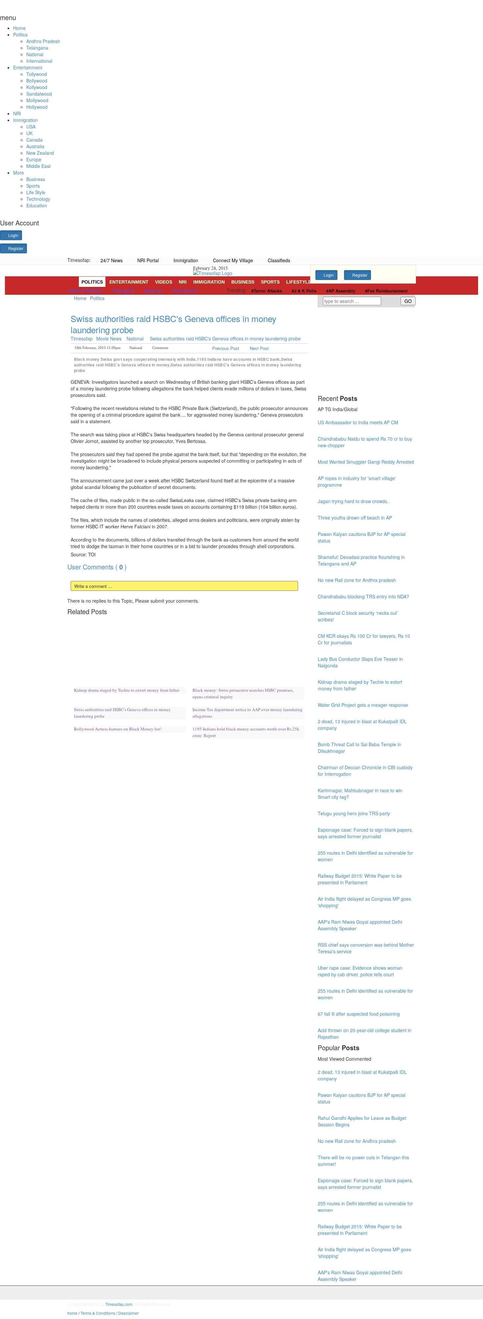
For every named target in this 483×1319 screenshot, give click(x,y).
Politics (20, 34)
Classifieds (278, 260)
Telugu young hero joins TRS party (354, 813)
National (34, 54)
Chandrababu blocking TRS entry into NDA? (363, 596)
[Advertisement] (187, 305)
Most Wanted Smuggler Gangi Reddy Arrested (366, 461)
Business (35, 179)
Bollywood (36, 80)
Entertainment (27, 67)
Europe (33, 159)
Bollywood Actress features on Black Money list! (117, 729)
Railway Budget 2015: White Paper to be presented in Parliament (360, 879)
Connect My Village (232, 260)
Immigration (25, 120)
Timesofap (82, 338)
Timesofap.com (118, 1304)
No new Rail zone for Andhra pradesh (357, 580)
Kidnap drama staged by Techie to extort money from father (126, 690)
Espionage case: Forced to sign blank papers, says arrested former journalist (365, 833)
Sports (33, 185)
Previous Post (226, 348)
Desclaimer (128, 1313)
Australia (35, 146)
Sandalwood (39, 93)
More (18, 172)
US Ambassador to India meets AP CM (358, 422)
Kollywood (36, 87)
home (72, 1313)
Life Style (35, 192)
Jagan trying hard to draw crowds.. (354, 501)
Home (19, 28)
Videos (163, 282)
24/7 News (111, 260)
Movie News (109, 338)
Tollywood (36, 74)
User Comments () (97, 566)
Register (15, 248)
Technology (38, 199)
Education (36, 205)
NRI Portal (147, 260)
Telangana (37, 47)
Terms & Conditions (97, 1313)
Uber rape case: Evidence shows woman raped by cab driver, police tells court (360, 971)
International (39, 61)
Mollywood (37, 100)
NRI (17, 113)
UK (29, 133)
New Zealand (40, 153)
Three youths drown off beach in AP (355, 517)
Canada (34, 139)
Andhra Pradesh (43, 41)
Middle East (38, 166)
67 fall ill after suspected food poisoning (359, 1013)
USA (30, 126)
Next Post (258, 348)
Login (12, 235)
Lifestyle (298, 282)
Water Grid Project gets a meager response (363, 705)
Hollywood (37, 107)
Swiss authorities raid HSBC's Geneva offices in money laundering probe (173, 324)
